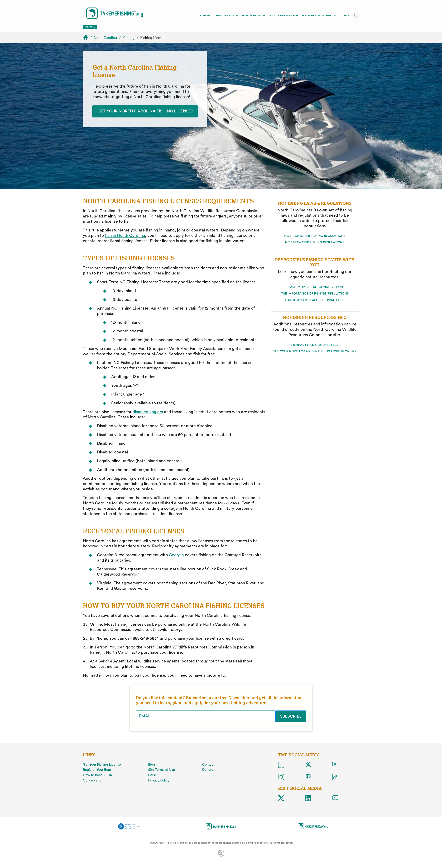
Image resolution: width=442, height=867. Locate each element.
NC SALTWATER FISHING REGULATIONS (314, 242)
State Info (206, 15)
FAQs (152, 775)
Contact (208, 764)
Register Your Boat (253, 15)
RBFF (346, 15)
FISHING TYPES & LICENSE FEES (314, 344)
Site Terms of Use (161, 769)
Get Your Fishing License (283, 15)
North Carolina (105, 38)
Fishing (129, 38)
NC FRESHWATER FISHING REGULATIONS (314, 235)
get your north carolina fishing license (144, 111)
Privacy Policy (158, 780)
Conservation (93, 780)
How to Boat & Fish (97, 775)
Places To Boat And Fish (316, 15)
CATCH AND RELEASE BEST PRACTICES (314, 300)
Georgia (176, 555)
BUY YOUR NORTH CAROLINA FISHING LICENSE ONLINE (314, 351)
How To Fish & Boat (227, 15)
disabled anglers (148, 412)
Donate (207, 769)
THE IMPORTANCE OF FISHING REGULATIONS (315, 293)
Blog (337, 15)
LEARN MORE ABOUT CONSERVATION (315, 286)
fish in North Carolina (125, 236)
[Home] (87, 37)
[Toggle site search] (355, 15)
